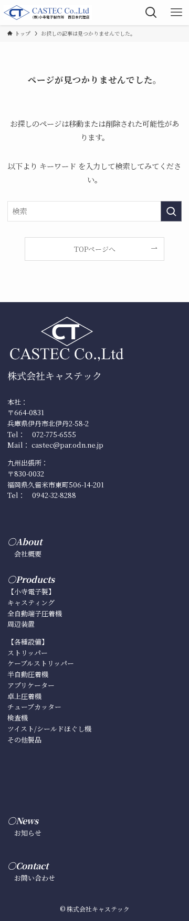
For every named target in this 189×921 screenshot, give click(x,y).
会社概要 (27, 554)
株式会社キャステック (54, 375)
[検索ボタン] (151, 12)
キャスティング (31, 602)
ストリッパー (27, 653)
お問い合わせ (34, 878)
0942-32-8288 (54, 495)
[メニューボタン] (176, 12)
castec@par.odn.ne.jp (67, 445)
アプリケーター (31, 685)
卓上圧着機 (24, 696)
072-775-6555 (54, 434)
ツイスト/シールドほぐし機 (49, 729)
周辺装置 (21, 624)
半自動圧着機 (27, 674)
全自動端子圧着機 (34, 613)
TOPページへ (95, 249)
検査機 (17, 718)
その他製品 (24, 740)
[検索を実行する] (171, 211)
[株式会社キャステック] (48, 12)
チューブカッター (34, 707)
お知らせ (27, 833)
